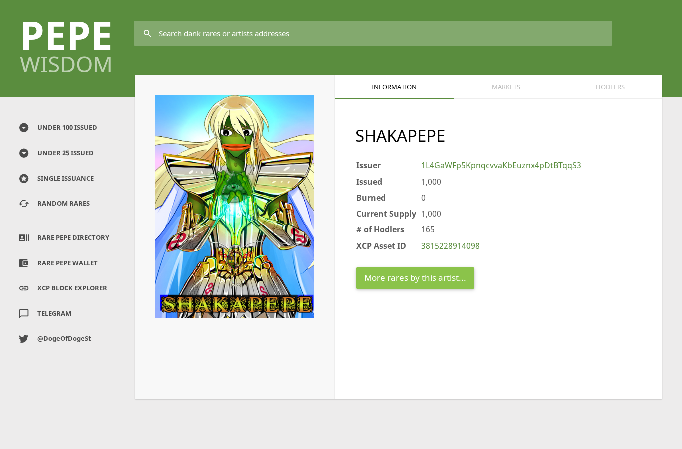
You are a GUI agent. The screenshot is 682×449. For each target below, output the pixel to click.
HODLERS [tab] (610, 86)
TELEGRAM (54, 313)
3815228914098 (450, 245)
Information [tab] (394, 86)
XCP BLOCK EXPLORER (72, 287)
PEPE (66, 41)
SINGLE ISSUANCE (65, 178)
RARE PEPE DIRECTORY (73, 237)
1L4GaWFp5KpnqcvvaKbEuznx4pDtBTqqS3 (501, 165)
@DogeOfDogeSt (64, 338)
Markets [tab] (506, 86)
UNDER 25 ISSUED (65, 152)
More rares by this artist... (415, 277)
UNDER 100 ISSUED (67, 127)
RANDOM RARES (63, 203)
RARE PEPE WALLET (67, 262)
